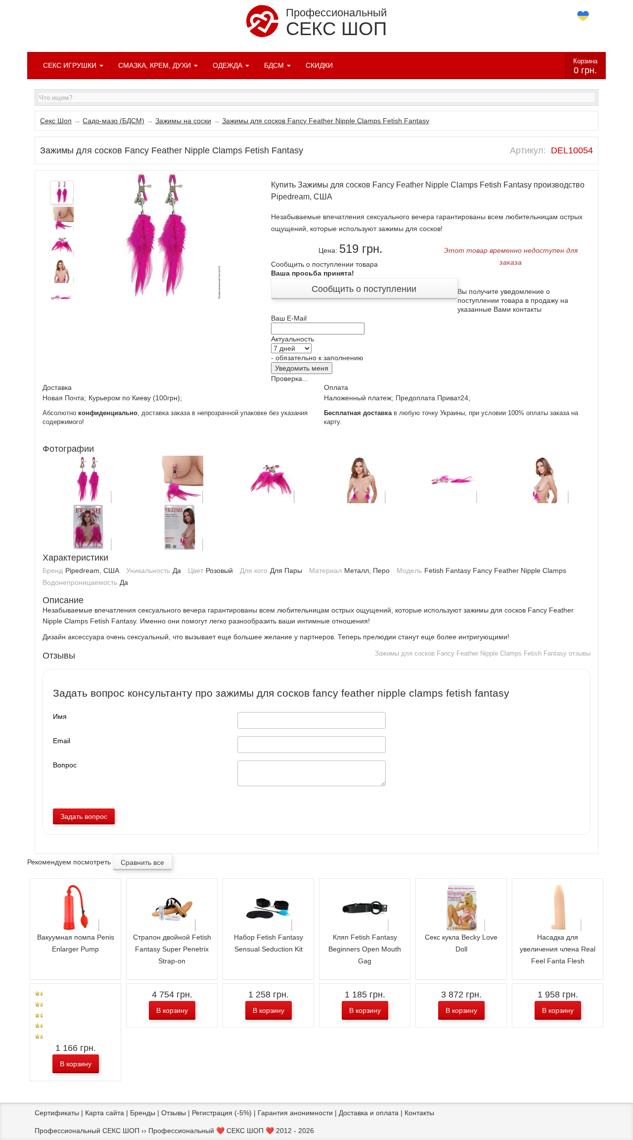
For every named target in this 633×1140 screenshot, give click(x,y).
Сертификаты (57, 1113)
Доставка (57, 387)
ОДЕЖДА (228, 65)
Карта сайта (104, 1113)
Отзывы (173, 1113)
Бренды (142, 1113)
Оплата (336, 387)
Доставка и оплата (369, 1113)
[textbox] (316, 97)
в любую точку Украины (394, 413)
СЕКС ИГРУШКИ (70, 65)
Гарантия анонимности (295, 1113)
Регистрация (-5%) (222, 1113)
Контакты (419, 1113)
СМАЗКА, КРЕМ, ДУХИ (155, 65)
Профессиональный (336, 22)
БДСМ (275, 65)
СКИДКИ (319, 65)
